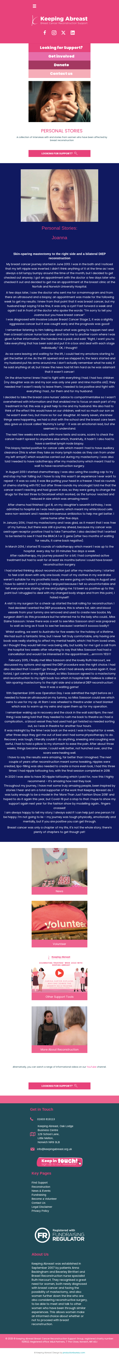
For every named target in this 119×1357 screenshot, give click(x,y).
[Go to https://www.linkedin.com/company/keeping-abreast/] (72, 32)
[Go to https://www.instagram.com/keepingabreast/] (54, 32)
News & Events (41, 1190)
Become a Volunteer (44, 1198)
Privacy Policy (40, 1210)
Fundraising (39, 1194)
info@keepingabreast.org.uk (54, 1149)
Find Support (40, 1182)
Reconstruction (41, 1186)
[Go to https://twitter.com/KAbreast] (63, 32)
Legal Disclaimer (42, 1206)
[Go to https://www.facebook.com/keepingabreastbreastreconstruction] (44, 32)
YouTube (91, 1066)
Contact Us (38, 1202)
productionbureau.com (74, 1352)
